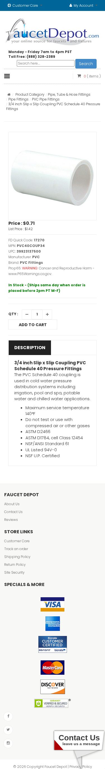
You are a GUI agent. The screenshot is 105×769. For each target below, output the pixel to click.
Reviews (11, 519)
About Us (12, 504)
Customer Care (17, 541)
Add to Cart (33, 325)
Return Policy (15, 564)
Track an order (16, 548)
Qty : (13, 314)
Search (86, 64)
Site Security (14, 572)
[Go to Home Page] (8, 94)
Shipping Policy (17, 556)
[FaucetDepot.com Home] (52, 31)
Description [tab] (29, 347)
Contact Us (13, 511)
